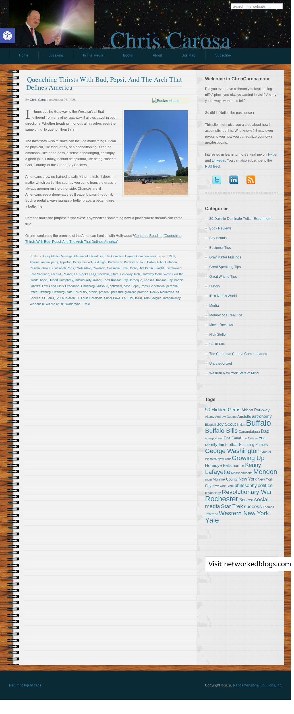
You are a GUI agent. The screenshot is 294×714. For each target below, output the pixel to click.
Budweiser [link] (115, 262)
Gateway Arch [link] (130, 274)
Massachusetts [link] (241, 473)
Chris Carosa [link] (170, 34)
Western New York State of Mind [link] (234, 373)
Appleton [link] (65, 262)
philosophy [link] (246, 485)
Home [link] (23, 55)
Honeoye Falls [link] (218, 465)
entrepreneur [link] (214, 438)
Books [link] (123, 56)
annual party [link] (49, 262)
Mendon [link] (265, 471)
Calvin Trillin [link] (155, 262)
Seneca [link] (246, 499)
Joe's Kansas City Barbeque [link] (122, 280)
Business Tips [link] (220, 248)
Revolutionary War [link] (247, 491)
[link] (7, 35)
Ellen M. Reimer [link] (61, 274)
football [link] (231, 444)
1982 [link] (171, 256)
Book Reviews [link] (220, 228)
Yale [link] (87, 304)
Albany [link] (209, 416)
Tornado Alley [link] (171, 298)
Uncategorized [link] (220, 364)
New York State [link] (223, 486)
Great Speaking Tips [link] (225, 267)
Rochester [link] (221, 498)
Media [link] (214, 306)
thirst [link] (138, 298)
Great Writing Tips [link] (223, 277)
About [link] (157, 55)
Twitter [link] (273, 154)
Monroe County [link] (225, 479)
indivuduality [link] (83, 280)
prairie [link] (93, 292)
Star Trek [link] (232, 506)
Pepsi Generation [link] (153, 286)
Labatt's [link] (35, 286)
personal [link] (172, 286)
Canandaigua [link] (249, 432)
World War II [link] (73, 304)
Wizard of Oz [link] (54, 304)
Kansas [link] (149, 280)
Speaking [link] (55, 55)
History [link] (214, 286)
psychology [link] (213, 492)
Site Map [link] (188, 55)
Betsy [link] (77, 262)
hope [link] (43, 280)
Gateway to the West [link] (156, 274)
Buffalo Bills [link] (221, 430)
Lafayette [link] (217, 471)
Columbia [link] (113, 268)
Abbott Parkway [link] (255, 410)
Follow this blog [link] (241, 567)
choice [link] (46, 268)
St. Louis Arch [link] (65, 298)
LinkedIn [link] (218, 160)
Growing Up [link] (248, 458)
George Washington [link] (232, 450)
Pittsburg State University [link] (69, 292)
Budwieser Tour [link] (134, 262)
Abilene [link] (35, 262)
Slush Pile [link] (217, 344)
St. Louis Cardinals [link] (89, 298)
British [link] (241, 424)
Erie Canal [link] (232, 438)
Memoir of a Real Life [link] (88, 256)
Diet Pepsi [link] (146, 268)
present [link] (104, 292)
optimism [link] (116, 286)
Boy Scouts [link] (218, 238)
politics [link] (265, 485)
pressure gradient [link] (123, 292)
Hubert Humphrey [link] (61, 280)
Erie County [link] (250, 438)
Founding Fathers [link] (253, 444)
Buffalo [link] (258, 422)
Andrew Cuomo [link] (226, 416)
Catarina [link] (171, 262)
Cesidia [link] (35, 268)
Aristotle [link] (244, 416)
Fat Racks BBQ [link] (85, 274)
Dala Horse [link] (129, 268)
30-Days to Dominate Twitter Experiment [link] (240, 219)
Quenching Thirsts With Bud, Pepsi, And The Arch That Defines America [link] (104, 83)
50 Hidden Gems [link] (223, 409)
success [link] (253, 506)
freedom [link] (103, 274)
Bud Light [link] (100, 262)
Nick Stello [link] (217, 335)
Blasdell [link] (210, 424)
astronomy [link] (262, 416)
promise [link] (142, 292)
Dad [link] (265, 431)
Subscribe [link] (223, 55)
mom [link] (208, 479)
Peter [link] (33, 292)
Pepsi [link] (135, 286)
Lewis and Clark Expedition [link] (60, 286)
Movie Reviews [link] (221, 325)
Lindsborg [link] (88, 286)
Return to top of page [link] (25, 685)
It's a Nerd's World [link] (223, 296)
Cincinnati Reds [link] (63, 268)
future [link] (115, 274)
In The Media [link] (93, 55)
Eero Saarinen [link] (39, 274)
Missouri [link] (102, 286)
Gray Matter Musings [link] (58, 256)
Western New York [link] (244, 513)
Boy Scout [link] (226, 424)
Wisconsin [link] (37, 304)
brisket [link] (87, 262)
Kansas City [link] (164, 280)
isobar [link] (97, 280)
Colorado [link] (99, 268)
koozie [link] (178, 280)
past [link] (127, 286)
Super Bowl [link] (112, 298)
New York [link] (248, 479)
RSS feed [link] (212, 166)
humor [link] (238, 465)
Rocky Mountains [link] (162, 292)
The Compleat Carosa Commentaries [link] (130, 256)
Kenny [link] (253, 465)
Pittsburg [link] (44, 292)
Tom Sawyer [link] (152, 298)
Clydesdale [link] (83, 268)
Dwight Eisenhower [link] (167, 268)
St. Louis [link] (48, 298)
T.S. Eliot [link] (127, 298)
